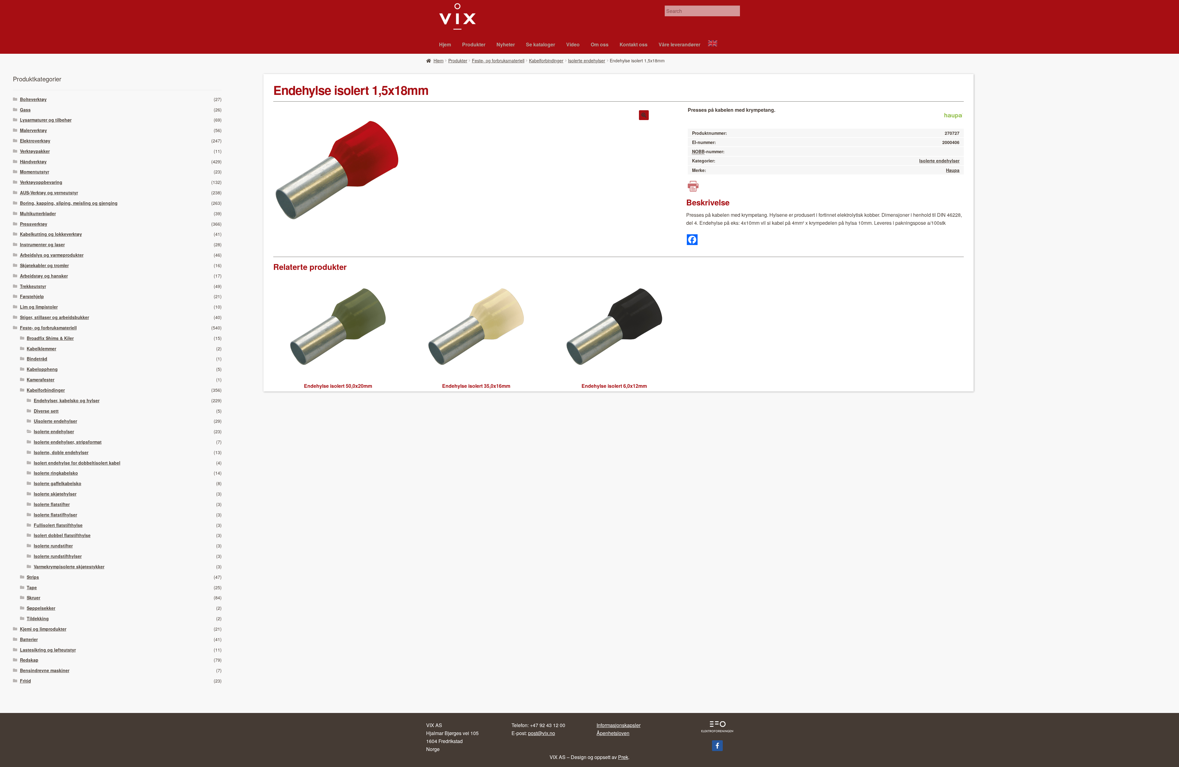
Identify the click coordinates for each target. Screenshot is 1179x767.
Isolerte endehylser (586, 60)
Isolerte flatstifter (52, 504)
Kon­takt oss (634, 44)
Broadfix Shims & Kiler (50, 338)
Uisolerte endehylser (55, 421)
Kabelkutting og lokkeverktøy (51, 234)
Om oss (600, 44)
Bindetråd (37, 359)
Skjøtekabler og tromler (44, 265)
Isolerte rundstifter (53, 546)
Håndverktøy (33, 161)
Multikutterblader (38, 213)
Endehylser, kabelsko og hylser (66, 400)
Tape (32, 587)
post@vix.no (541, 733)
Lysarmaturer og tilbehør (46, 120)
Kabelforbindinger (546, 60)
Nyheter (505, 44)
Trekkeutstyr (33, 286)
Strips (33, 577)
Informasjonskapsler (618, 725)
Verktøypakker (35, 151)
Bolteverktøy (33, 99)
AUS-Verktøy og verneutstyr (49, 192)
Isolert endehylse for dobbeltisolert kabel (77, 463)
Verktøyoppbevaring (41, 182)
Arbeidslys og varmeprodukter (52, 255)
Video (573, 44)
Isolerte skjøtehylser (55, 494)
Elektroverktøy (35, 141)
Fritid (25, 681)
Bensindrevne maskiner (44, 670)
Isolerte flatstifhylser (55, 515)
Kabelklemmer (41, 348)
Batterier (29, 639)
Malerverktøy (33, 130)
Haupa (952, 170)
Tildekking (38, 618)
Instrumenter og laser (42, 244)
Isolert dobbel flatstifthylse (62, 535)
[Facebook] (692, 239)
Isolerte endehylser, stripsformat (68, 442)
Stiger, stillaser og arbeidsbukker (54, 317)
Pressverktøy (33, 224)
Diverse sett (46, 411)
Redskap (29, 660)
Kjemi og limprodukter (43, 629)
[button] (644, 115)
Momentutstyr (34, 172)
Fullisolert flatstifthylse (58, 525)
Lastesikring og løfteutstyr (48, 650)
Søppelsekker (41, 608)
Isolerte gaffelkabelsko (57, 483)
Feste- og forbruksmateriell (498, 60)
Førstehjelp (32, 296)
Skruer (33, 597)
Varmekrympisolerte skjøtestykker (69, 566)
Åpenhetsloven (613, 733)
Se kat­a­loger (540, 44)
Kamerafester (40, 379)
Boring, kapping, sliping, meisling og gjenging (69, 203)
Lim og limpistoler (39, 307)
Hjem (445, 44)
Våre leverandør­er (679, 44)
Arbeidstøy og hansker (44, 276)
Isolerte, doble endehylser (61, 452)
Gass (25, 110)
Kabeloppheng (42, 369)
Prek (623, 757)
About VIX (715, 44)
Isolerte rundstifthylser (58, 556)
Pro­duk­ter (473, 44)
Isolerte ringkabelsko (56, 473)
